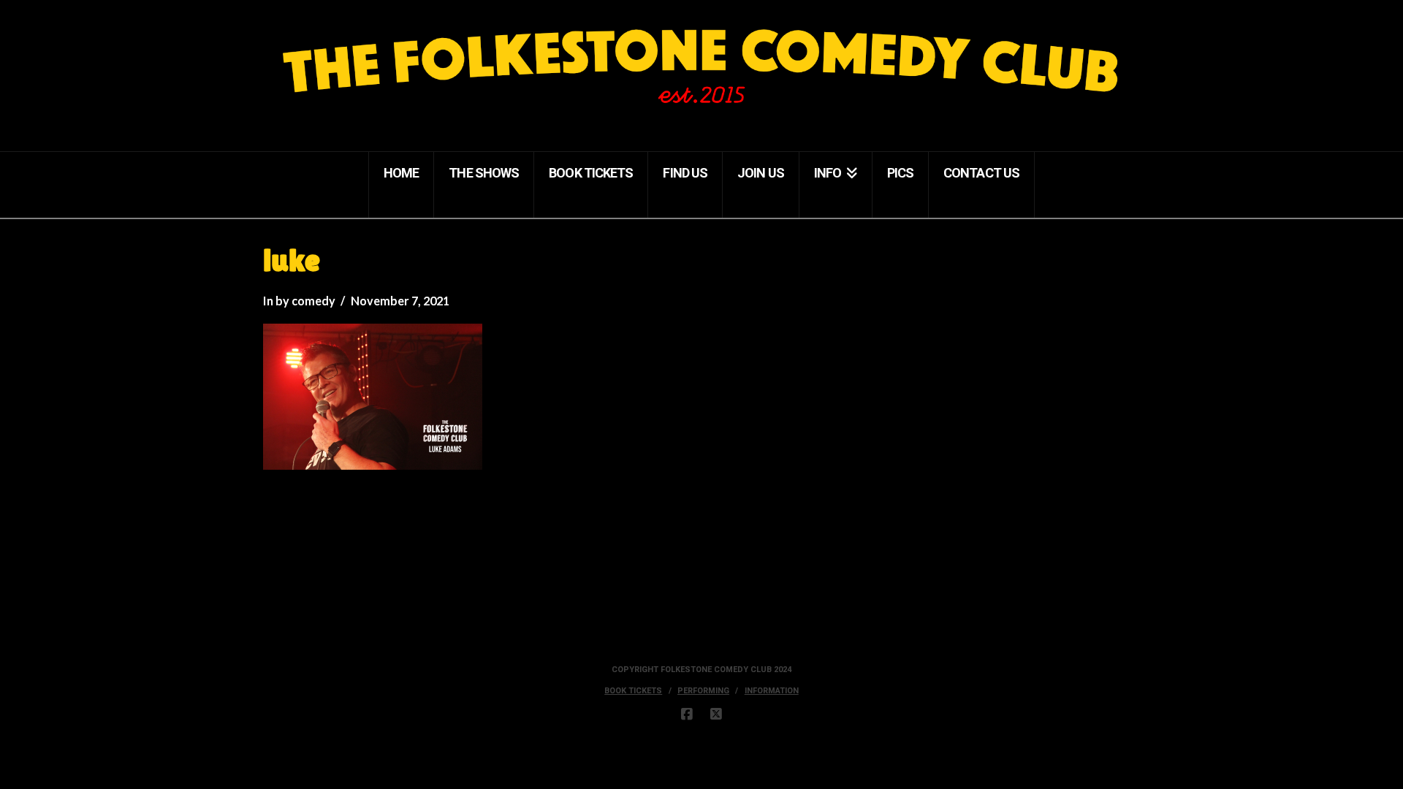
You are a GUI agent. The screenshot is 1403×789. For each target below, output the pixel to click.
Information (772, 690)
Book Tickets (633, 690)
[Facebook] (687, 714)
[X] (716, 714)
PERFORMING (703, 690)
